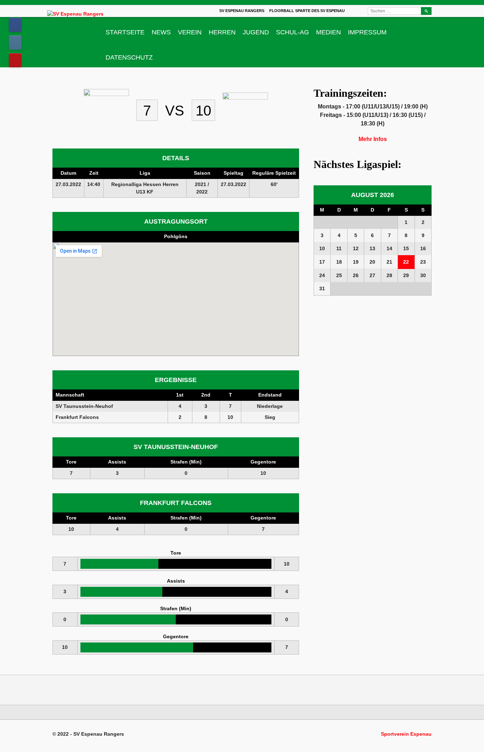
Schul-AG (292, 32)
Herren (222, 32)
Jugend (256, 32)
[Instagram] (15, 42)
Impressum (367, 32)
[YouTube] (15, 60)
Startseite (125, 32)
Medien (328, 32)
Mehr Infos (373, 139)
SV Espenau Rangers (241, 11)
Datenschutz (129, 57)
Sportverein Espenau (406, 734)
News (161, 32)
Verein (190, 32)
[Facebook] (15, 25)
